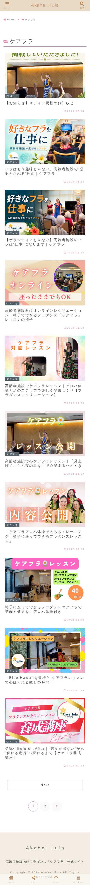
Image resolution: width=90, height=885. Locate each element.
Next (45, 785)
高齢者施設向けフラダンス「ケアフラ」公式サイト (45, 861)
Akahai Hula (45, 5)
